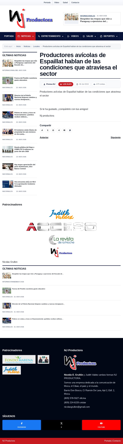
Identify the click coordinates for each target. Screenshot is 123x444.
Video (56, 2)
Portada (47, 2)
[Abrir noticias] (33, 36)
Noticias (26, 36)
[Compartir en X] (47, 130)
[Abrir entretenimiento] (62, 36)
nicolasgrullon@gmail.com (77, 407)
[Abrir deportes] (116, 36)
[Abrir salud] (95, 36)
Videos (75, 36)
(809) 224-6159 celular (75, 402)
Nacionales (7, 87)
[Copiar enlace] (70, 130)
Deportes (109, 36)
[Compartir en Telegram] (58, 130)
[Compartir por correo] (64, 130)
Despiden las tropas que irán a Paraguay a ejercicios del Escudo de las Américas (96, 20)
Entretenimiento (50, 36)
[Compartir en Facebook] (42, 130)
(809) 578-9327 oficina (75, 398)
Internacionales (87, 16)
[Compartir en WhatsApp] (53, 130)
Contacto (75, 2)
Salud (65, 2)
